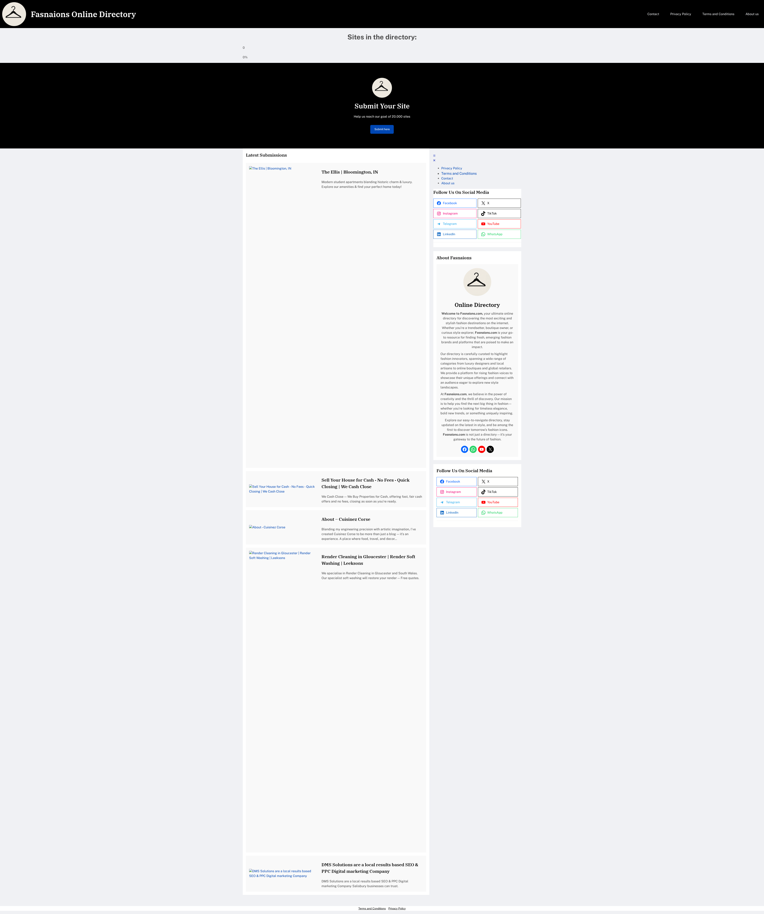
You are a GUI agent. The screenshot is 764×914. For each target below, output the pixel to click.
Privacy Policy (397, 908)
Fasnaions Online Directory (83, 14)
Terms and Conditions (372, 908)
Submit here (382, 129)
